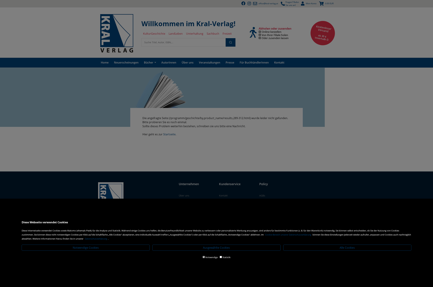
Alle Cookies (347, 247)
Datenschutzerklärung (96, 238)
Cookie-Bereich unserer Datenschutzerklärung (288, 234)
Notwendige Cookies (86, 247)
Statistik (226, 257)
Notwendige (211, 257)
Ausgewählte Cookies (216, 247)
